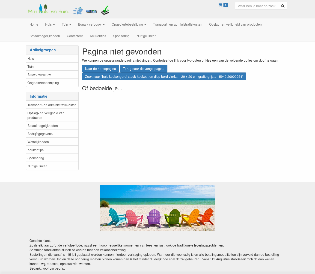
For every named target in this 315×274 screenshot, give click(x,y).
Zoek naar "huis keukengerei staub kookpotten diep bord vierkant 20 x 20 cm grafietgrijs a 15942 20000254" (164, 76)
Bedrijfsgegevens (40, 133)
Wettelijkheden (38, 141)
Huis (30, 58)
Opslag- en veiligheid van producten (45, 115)
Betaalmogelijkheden (42, 125)
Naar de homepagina (100, 68)
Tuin (30, 66)
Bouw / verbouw (39, 74)
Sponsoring (35, 158)
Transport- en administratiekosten (52, 104)
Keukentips (35, 150)
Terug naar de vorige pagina (143, 68)
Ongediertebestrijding (43, 82)
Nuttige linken (37, 166)
